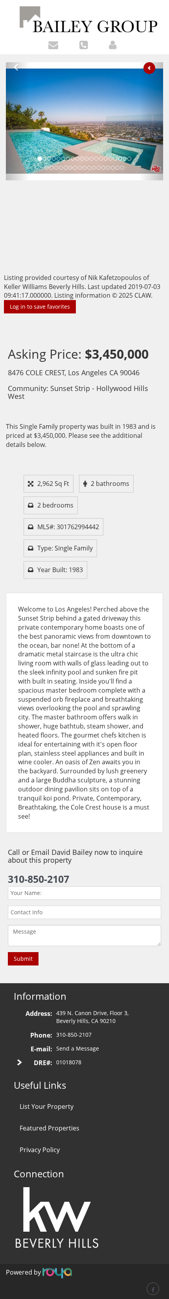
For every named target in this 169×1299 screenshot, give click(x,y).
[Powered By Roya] (57, 1272)
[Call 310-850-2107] (85, 44)
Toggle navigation (9, 11)
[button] (17, 121)
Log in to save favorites (40, 306)
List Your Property (46, 1106)
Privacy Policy (40, 1149)
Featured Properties (49, 1128)
